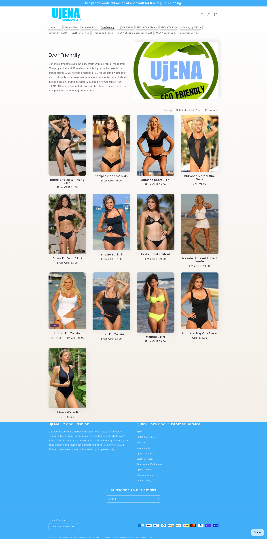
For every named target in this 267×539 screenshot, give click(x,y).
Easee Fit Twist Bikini (67, 258)
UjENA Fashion (62, 537)
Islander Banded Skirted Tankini (199, 260)
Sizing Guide (143, 448)
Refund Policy (144, 480)
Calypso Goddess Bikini (111, 176)
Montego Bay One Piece (199, 333)
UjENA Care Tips (145, 453)
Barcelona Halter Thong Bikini (67, 181)
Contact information (143, 537)
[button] (202, 14)
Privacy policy (110, 537)
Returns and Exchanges (149, 464)
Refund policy (95, 537)
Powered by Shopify (77, 537)
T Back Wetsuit (67, 412)
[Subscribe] (157, 499)
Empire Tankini (111, 254)
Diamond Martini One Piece (199, 178)
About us (141, 442)
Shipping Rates (145, 475)
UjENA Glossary (145, 458)
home (139, 431)
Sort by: (168, 110)
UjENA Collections (146, 437)
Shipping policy (125, 537)
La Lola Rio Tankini (67, 333)
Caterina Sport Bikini (155, 180)
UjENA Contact (144, 469)
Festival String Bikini (155, 254)
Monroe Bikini (155, 337)
